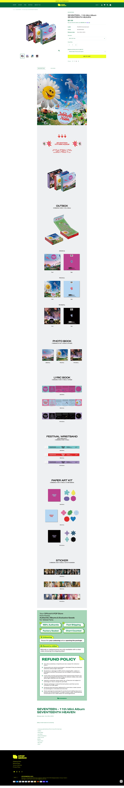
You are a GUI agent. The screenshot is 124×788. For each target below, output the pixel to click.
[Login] (101, 5)
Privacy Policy (16, 767)
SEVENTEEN (71, 12)
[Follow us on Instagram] (17, 771)
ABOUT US (37, 4)
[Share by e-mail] (78, 61)
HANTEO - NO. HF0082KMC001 (62, 1)
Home (14, 9)
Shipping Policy (17, 761)
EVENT (20, 4)
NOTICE (30, 4)
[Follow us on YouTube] (14, 771)
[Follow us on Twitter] (19, 771)
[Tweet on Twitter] (76, 61)
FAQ (25, 4)
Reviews (53, 68)
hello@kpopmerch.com (41, 778)
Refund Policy (16, 763)
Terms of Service (17, 765)
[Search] (107, 5)
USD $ (97, 4)
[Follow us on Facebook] (22, 771)
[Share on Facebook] (72, 61)
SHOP (14, 4)
